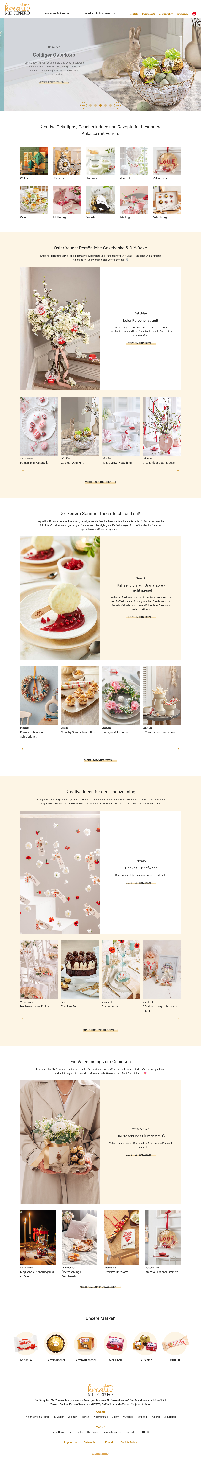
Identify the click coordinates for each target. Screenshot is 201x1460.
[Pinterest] (194, 14)
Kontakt (134, 13)
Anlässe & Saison (57, 13)
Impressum (182, 13)
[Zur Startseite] (17, 9)
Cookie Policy (166, 13)
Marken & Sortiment (99, 13)
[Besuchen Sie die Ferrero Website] (100, 1454)
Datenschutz (148, 13)
